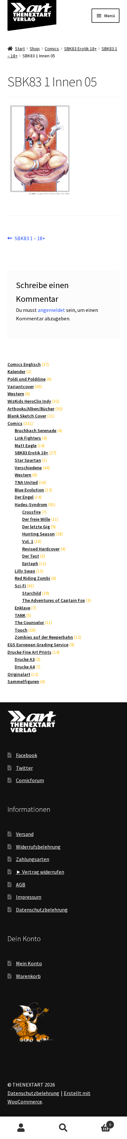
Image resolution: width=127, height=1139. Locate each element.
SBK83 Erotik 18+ (80, 48)
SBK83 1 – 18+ (29, 239)
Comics (52, 48)
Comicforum (30, 780)
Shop (35, 48)
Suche (63, 1128)
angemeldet (51, 310)
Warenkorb (28, 976)
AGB (20, 884)
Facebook (26, 755)
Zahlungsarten (32, 859)
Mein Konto (29, 963)
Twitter (24, 768)
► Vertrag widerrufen (40, 872)
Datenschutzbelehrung (42, 909)
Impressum (28, 897)
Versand (25, 834)
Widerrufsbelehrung (38, 846)
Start (20, 48)
